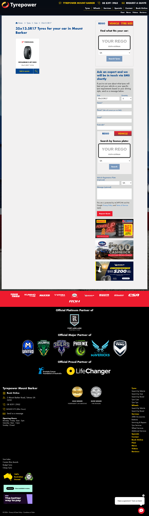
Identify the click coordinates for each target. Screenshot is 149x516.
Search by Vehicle (138, 391)
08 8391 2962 (110, 3)
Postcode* (101, 125)
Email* (99, 117)
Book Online (141, 8)
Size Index (6, 459)
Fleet (122, 12)
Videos (135, 12)
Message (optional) (104, 187)
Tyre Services (136, 425)
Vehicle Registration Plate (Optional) (106, 178)
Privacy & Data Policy (15, 512)
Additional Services (139, 431)
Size (98, 95)
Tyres (87, 8)
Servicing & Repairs (139, 422)
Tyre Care (135, 399)
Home (20, 23)
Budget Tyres (7, 465)
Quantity (124, 95)
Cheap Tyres (7, 468)
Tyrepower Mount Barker (78, 3)
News (128, 12)
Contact (128, 8)
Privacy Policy (107, 205)
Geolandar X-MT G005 (27, 62)
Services (107, 8)
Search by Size (137, 394)
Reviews (143, 12)
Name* (100, 103)
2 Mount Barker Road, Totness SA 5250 (21, 398)
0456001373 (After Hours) (16, 409)
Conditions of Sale (29, 512)
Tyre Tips (135, 402)
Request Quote (104, 214)
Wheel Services (137, 428)
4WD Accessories (138, 417)
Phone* (109, 110)
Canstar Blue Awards (10, 462)
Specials (118, 8)
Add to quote (24, 71)
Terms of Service (122, 205)
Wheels (96, 8)
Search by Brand (138, 397)
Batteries (135, 420)
